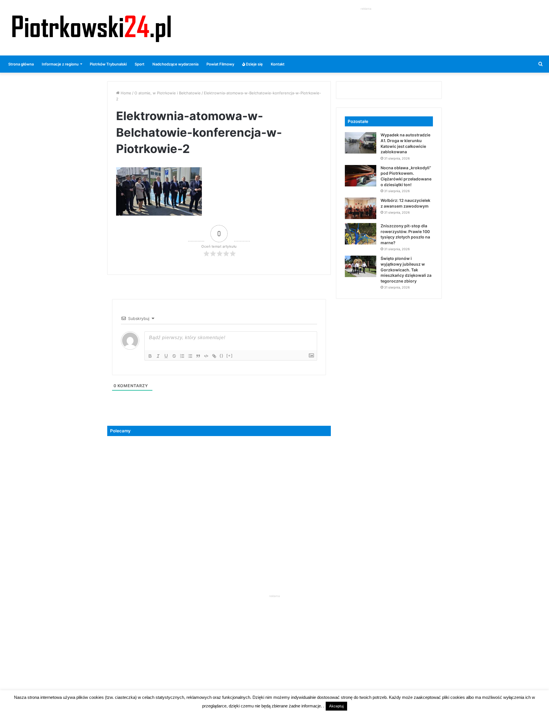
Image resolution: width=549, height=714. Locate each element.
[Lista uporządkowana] (182, 356)
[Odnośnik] (214, 356)
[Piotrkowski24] (91, 27)
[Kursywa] (158, 356)
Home (125, 93)
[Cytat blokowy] (198, 356)
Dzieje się (254, 64)
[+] (229, 355)
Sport (139, 64)
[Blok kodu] (206, 356)
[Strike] (174, 356)
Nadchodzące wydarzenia (175, 64)
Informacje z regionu (60, 64)
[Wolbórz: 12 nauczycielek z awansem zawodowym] (360, 208)
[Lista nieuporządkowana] (190, 356)
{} (222, 355)
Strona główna (21, 64)
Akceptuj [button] (336, 706)
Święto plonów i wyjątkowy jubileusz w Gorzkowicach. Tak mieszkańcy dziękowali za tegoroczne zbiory (406, 269)
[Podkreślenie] (166, 356)
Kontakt (278, 64)
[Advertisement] (366, 24)
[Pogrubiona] (150, 356)
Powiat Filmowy (220, 64)
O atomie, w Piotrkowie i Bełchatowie (167, 93)
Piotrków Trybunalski (108, 64)
